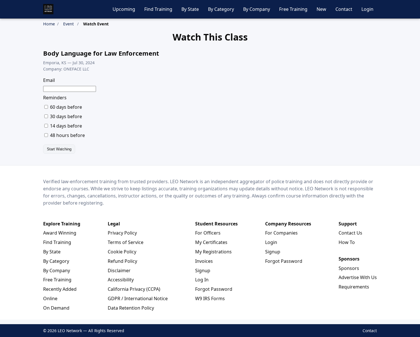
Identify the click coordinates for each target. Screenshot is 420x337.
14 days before (65, 126)
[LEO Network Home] (48, 9)
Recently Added (60, 289)
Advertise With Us (358, 277)
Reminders (55, 97)
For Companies (281, 233)
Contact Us (350, 233)
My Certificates (211, 242)
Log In (202, 280)
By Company (256, 9)
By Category (221, 9)
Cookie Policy (122, 252)
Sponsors (349, 268)
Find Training (158, 9)
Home (49, 24)
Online (50, 298)
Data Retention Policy (131, 308)
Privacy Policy (122, 233)
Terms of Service (125, 242)
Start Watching (59, 149)
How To (347, 242)
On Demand (56, 308)
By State (190, 9)
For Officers (208, 233)
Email (49, 80)
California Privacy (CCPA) (134, 289)
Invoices (204, 261)
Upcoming (124, 9)
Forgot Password (213, 289)
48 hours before (67, 135)
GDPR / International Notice (138, 298)
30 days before (65, 116)
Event (68, 24)
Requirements (354, 287)
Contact (343, 9)
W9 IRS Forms (210, 298)
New (321, 9)
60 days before (65, 107)
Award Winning (59, 233)
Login (367, 9)
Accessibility (121, 280)
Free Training (293, 9)
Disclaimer (119, 270)
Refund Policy (122, 261)
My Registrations (213, 252)
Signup (202, 270)
